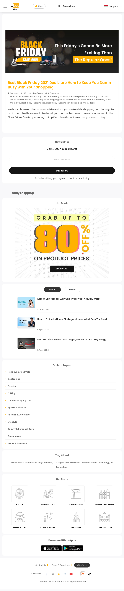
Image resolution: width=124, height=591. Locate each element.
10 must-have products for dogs (27, 462)
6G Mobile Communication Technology (89, 462)
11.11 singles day (61, 462)
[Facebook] (46, 573)
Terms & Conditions (61, 565)
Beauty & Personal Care (21, 429)
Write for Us (82, 565)
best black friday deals (84, 103)
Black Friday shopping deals (72, 99)
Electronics (14, 378)
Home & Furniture (17, 443)
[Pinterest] (58, 573)
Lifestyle (12, 421)
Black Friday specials (75, 96)
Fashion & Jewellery (18, 414)
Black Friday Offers (38, 96)
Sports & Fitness (17, 407)
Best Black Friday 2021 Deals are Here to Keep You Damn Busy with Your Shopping (59, 85)
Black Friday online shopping (45, 99)
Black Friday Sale (21, 96)
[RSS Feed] (82, 573)
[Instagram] (65, 573)
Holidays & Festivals (19, 371)
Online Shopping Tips (19, 400)
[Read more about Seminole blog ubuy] (15, 6)
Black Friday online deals (97, 96)
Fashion (12, 386)
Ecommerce (14, 436)
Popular (52, 289)
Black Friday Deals (56, 96)
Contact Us (40, 565)
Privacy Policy (81, 178)
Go (59, 6)
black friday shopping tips (33, 103)
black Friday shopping (20, 99)
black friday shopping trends (59, 103)
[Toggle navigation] (5, 6)
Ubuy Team (37, 93)
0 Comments (54, 93)
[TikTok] (89, 573)
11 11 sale (48, 462)
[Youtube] (71, 573)
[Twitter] (52, 573)
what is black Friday (96, 99)
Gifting (12, 393)
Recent (72, 289)
